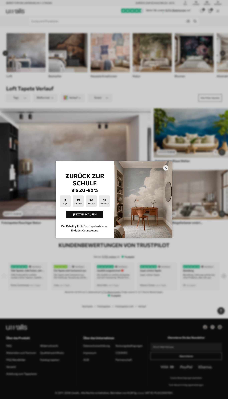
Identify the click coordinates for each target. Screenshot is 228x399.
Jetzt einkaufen (85, 214)
